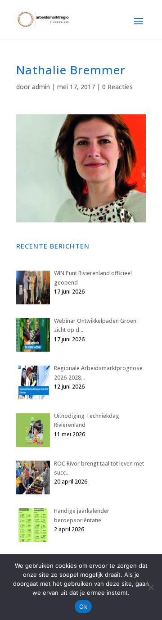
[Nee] (150, 587)
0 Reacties (117, 86)
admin (41, 86)
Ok (83, 606)
